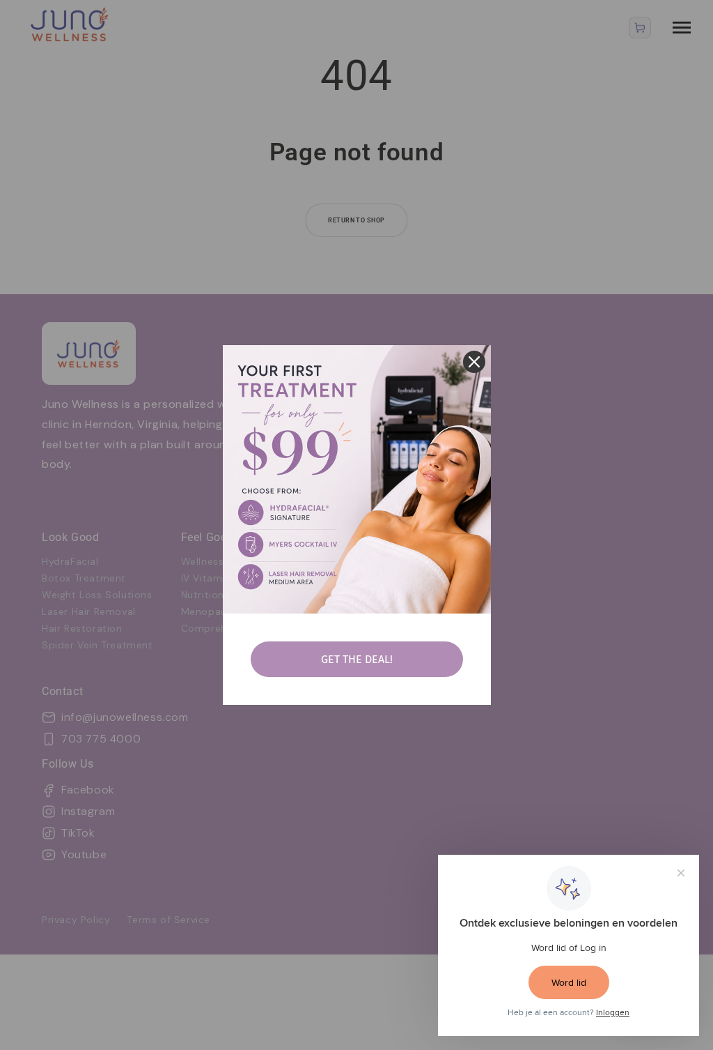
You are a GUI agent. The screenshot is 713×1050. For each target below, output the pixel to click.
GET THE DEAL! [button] (357, 659)
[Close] (474, 362)
